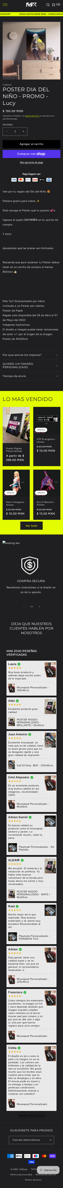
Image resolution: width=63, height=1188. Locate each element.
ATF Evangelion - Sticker (46, 440)
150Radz (23, 1169)
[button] (31, 355)
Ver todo (31, 525)
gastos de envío (33, 116)
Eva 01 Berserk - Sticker (46, 503)
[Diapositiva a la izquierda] (24, 607)
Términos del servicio (45, 1174)
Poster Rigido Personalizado (14, 450)
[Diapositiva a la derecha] (39, 607)
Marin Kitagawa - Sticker (16, 503)
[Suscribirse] (50, 1140)
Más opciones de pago (31, 162)
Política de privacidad (21, 1174)
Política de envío (33, 1180)
